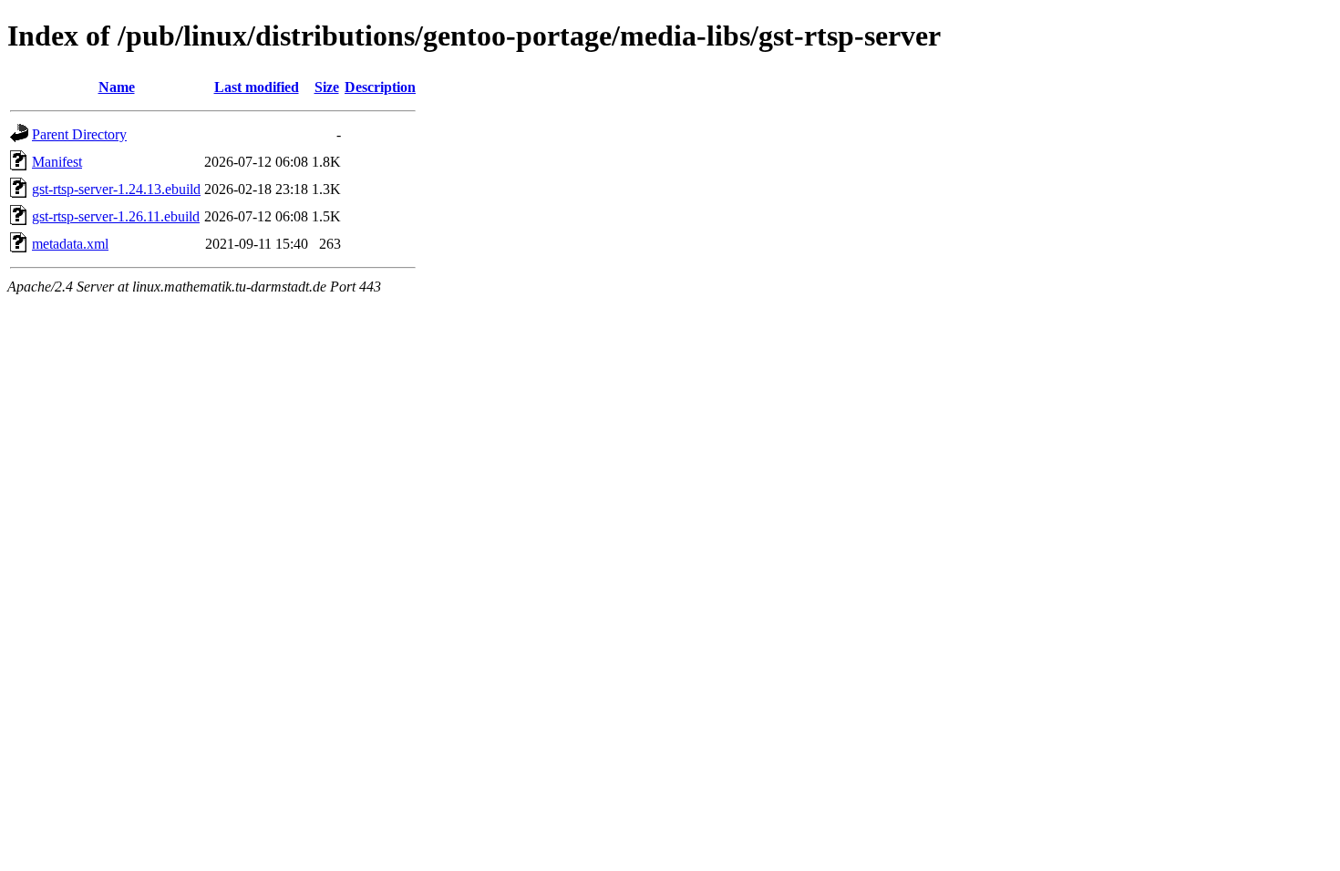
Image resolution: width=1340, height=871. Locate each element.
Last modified (256, 87)
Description (380, 87)
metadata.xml (70, 243)
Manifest (57, 161)
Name (116, 87)
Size (326, 87)
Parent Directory (79, 134)
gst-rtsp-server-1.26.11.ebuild (116, 216)
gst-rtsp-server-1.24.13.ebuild (116, 189)
